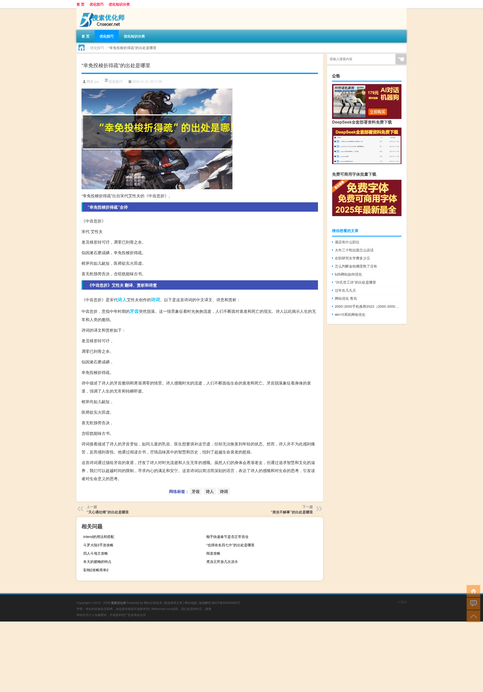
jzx (97, 82)
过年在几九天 (345, 290)
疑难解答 (205, 602)
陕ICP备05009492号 (226, 602)
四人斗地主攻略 (95, 553)
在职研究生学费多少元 (352, 257)
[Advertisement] (151, 657)
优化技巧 (97, 4)
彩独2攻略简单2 (95, 569)
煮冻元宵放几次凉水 (222, 561)
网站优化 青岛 (346, 298)
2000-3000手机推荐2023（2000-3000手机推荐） (368, 306)
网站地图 (191, 602)
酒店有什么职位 (347, 241)
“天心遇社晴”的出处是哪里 (108, 511)
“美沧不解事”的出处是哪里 (292, 511)
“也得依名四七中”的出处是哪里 (230, 544)
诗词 (155, 299)
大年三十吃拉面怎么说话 (354, 249)
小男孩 (402, 602)
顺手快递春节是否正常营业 (227, 536)
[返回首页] (472, 590)
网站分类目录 (153, 602)
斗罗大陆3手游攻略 (98, 544)
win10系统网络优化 (350, 314)
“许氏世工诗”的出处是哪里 (355, 282)
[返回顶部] (472, 616)
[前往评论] (472, 603)
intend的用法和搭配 (98, 536)
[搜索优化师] (102, 9)
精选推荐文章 (173, 602)
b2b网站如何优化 (348, 274)
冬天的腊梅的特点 (97, 561)
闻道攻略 (213, 553)
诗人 (122, 299)
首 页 (80, 4)
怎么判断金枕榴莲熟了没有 (356, 265)
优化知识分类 (119, 4)
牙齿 (134, 311)
